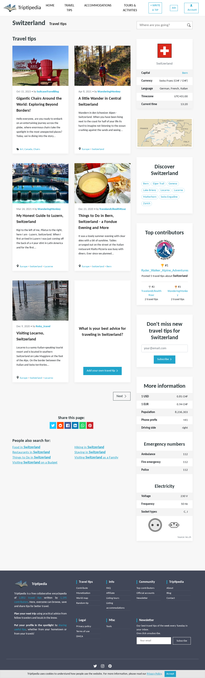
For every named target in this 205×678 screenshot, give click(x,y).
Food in (26, 447)
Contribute (82, 588)
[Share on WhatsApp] (82, 425)
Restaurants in (31, 452)
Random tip (82, 603)
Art (21, 149)
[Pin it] (90, 425)
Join (174, 8)
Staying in (90, 452)
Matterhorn (149, 197)
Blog (169, 593)
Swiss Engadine (169, 197)
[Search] (189, 25)
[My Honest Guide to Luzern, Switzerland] (40, 183)
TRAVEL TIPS (69, 8)
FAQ (108, 588)
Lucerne (48, 266)
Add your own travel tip (101, 370)
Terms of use (82, 631)
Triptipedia (29, 8)
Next (120, 396)
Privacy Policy (154, 674)
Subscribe (163, 359)
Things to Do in (31, 457)
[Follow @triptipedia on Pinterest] (110, 666)
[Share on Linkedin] (75, 425)
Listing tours (112, 598)
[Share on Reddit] (60, 425)
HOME (50, 5)
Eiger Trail (158, 183)
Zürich (146, 203)
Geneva (173, 183)
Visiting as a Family (96, 457)
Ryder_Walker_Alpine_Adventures (164, 270)
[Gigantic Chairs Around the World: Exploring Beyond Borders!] (40, 66)
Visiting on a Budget (34, 462)
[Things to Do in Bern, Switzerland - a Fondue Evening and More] (102, 183)
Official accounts (145, 593)
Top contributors (145, 588)
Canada (28, 149)
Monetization (83, 593)
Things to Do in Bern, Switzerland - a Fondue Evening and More (97, 222)
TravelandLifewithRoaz (112, 209)
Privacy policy (83, 626)
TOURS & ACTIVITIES (130, 8)
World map (82, 598)
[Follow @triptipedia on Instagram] (103, 666)
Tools (109, 626)
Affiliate (110, 593)
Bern (109, 266)
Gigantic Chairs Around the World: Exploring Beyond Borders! (39, 105)
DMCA (79, 636)
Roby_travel (43, 326)
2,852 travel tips (30, 597)
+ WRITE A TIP (155, 8)
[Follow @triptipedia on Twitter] (95, 666)
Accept (170, 674)
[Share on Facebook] (67, 425)
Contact (171, 598)
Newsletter (142, 598)
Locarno (48, 378)
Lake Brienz (149, 190)
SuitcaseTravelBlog (48, 91)
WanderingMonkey (109, 91)
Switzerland (98, 149)
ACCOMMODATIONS (97, 5)
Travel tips (57, 24)
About (170, 588)
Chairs (36, 149)
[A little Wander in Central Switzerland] (102, 66)
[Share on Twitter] (53, 425)
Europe (85, 149)
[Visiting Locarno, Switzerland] (40, 300)
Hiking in (89, 447)
